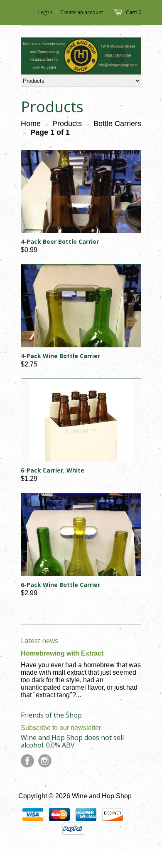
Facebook (27, 760)
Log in (45, 12)
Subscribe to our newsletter (61, 727)
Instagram (45, 760)
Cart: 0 (133, 12)
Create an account (81, 12)
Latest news (39, 640)
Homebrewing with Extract (62, 653)
